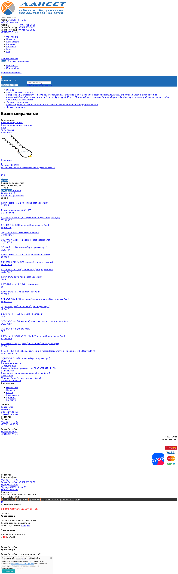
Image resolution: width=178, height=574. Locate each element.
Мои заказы (12, 65)
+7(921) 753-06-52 (27, 27)
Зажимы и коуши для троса (41, 95)
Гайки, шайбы (21, 95)
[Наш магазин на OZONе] (158, 464)
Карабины (138, 95)
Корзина (5, 409)
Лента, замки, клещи (35, 97)
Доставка (11, 397)
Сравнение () (8, 193)
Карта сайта (7, 407)
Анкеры (10, 95)
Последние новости (11, 363)
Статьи (9, 392)
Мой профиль (13, 68)
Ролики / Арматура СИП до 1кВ (60, 97)
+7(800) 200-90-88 (9, 22)
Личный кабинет (9, 414)
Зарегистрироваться (18, 61)
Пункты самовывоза (11, 72)
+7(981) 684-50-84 (9, 484)
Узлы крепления (132, 97)
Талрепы (80, 97)
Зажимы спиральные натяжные (41, 104)
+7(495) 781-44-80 (17, 20)
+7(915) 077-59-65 (9, 32)
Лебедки (20, 97)
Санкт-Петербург (10, 482)
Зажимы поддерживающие (98, 95)
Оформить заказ (9, 412)
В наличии (6, 132)
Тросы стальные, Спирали (98, 97)
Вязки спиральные (15, 104)
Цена (3, 127)
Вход (3, 61)
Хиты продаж (7, 130)
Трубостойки (117, 97)
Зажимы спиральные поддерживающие (77, 104)
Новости (10, 390)
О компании (12, 387)
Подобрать (6, 190)
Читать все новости (11, 380)
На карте (25, 525)
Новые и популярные (12, 122)
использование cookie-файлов (22, 564)
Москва (5, 487)
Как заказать (12, 395)
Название (27, 125)
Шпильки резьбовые (22, 99)
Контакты (11, 400)
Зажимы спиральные (122, 95)
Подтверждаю (8, 571)
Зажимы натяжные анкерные (70, 95)
